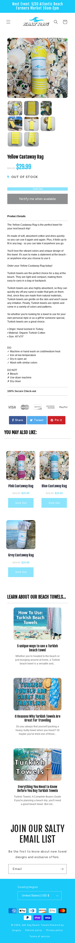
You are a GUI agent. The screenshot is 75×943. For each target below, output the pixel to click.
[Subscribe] (61, 869)
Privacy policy (54, 930)
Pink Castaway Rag (20, 486)
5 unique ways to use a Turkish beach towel (37, 648)
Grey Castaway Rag (21, 555)
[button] (8, 21)
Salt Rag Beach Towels (35, 925)
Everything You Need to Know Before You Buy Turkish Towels (37, 789)
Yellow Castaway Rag (25, 157)
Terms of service (39, 936)
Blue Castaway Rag (54, 486)
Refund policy (33, 930)
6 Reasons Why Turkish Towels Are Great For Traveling (37, 718)
